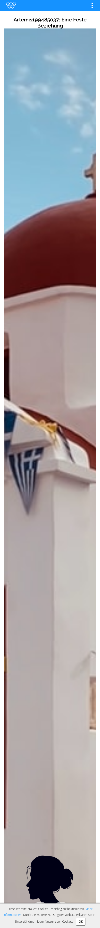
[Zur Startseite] (10, 5)
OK (81, 921)
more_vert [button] (92, 5)
